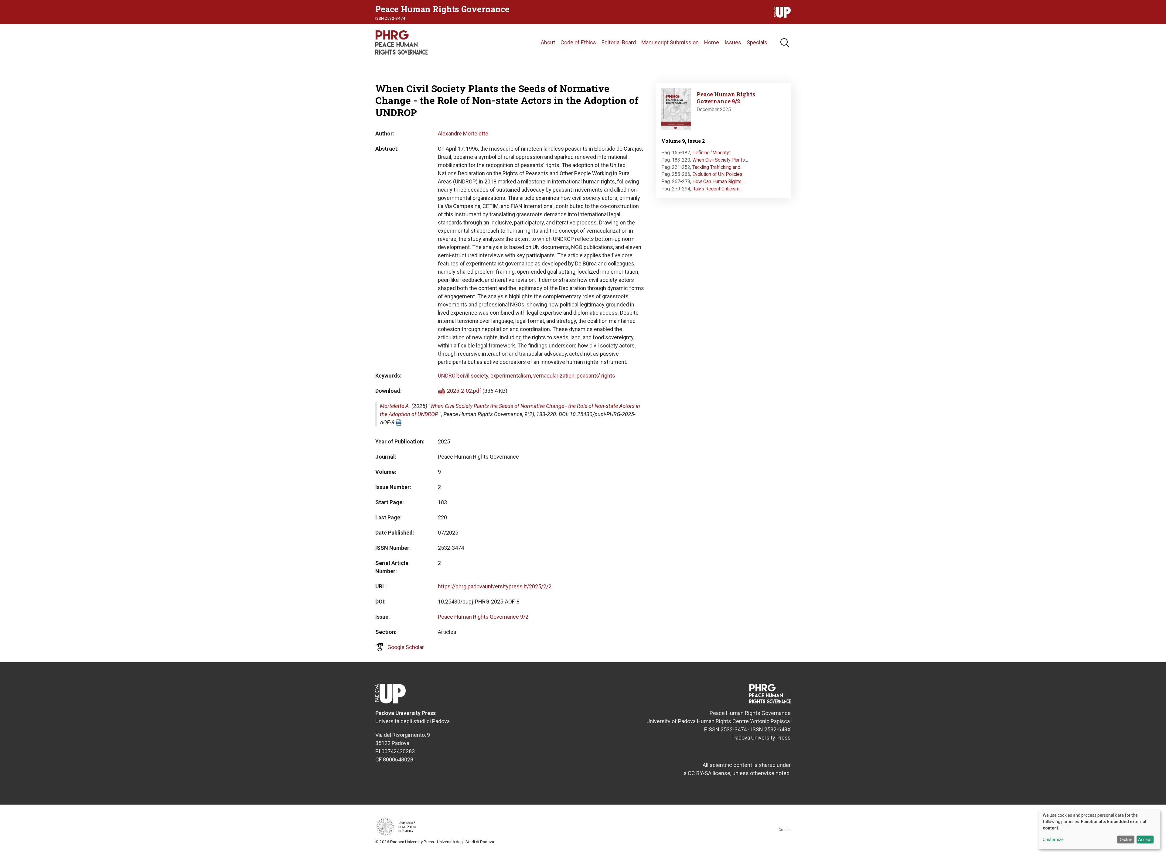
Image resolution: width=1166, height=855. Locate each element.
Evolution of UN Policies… (718, 174)
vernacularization (553, 375)
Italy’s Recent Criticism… (717, 189)
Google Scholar (405, 647)
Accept (1145, 839)
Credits (785, 830)
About (548, 42)
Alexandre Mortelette (463, 133)
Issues (732, 42)
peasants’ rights (596, 375)
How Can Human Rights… (718, 181)
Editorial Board (619, 42)
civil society (474, 375)
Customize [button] (1053, 839)
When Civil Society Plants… (720, 160)
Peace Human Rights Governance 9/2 (483, 617)
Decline (1126, 839)
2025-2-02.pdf (464, 391)
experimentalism (510, 375)
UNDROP (448, 375)
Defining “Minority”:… (713, 153)
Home (711, 42)
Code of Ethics (578, 42)
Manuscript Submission (670, 42)
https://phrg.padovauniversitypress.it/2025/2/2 (494, 586)
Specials (757, 42)
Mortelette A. (395, 406)
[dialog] (1099, 829)
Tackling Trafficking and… (717, 167)
